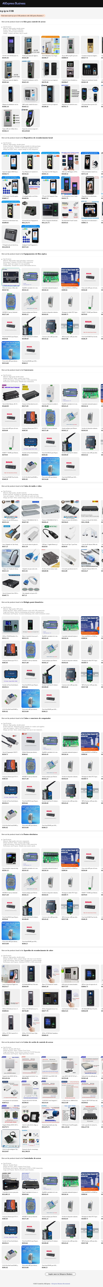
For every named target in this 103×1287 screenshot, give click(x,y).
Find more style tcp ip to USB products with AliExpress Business (22, 16)
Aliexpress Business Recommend (60, 1283)
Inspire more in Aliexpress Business (60, 1274)
